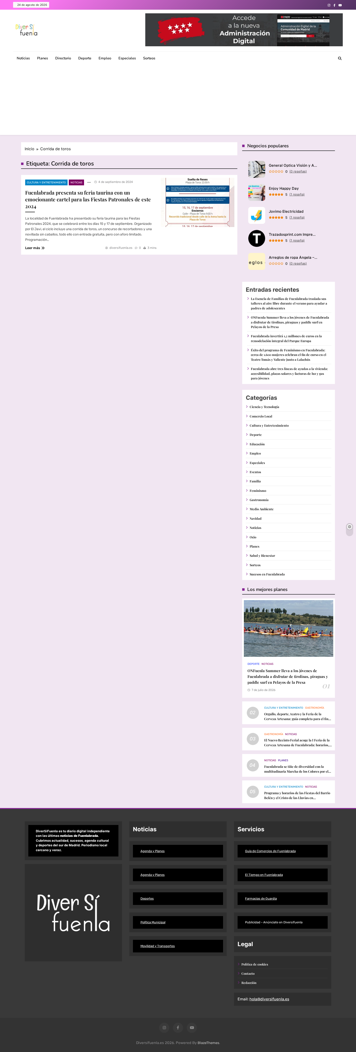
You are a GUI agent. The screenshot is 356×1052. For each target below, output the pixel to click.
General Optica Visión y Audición (293, 165)
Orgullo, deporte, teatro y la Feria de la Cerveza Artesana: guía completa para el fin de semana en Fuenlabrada (296, 719)
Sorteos (149, 58)
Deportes (147, 898)
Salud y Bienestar (262, 555)
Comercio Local (261, 416)
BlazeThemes (208, 1043)
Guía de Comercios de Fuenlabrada (270, 851)
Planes (42, 58)
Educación (257, 444)
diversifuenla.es (120, 248)
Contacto (248, 973)
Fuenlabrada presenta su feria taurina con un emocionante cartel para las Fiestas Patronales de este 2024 (88, 199)
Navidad (256, 518)
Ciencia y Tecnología (264, 407)
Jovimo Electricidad (286, 211)
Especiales (127, 58)
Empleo (105, 58)
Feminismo (258, 490)
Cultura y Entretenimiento (46, 182)
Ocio (253, 537)
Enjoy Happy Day (284, 188)
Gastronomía (259, 500)
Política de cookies (254, 964)
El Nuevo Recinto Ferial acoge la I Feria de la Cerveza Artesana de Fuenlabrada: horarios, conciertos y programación (297, 745)
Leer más (32, 248)
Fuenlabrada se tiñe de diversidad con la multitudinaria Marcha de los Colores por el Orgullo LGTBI (296, 771)
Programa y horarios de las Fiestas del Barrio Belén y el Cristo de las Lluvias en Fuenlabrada (297, 798)
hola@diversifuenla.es (269, 999)
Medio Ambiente (262, 509)
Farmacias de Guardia (261, 898)
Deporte (84, 58)
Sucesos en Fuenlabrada (267, 574)
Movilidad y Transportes (157, 946)
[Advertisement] (178, 101)
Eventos (255, 472)
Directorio (63, 58)
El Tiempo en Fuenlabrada (264, 875)
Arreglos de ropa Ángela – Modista (293, 257)
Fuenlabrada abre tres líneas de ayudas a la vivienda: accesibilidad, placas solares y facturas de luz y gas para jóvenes (289, 373)
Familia (255, 481)
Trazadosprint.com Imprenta (293, 234)
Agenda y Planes (152, 851)
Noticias (23, 58)
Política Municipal (152, 922)
